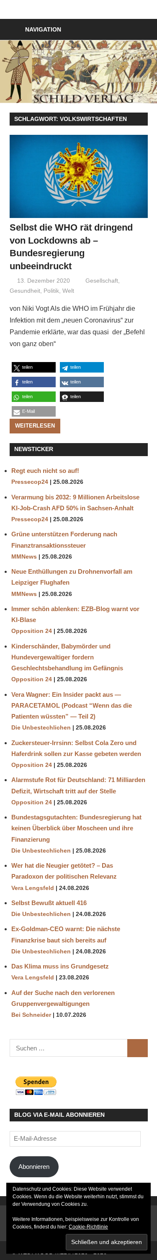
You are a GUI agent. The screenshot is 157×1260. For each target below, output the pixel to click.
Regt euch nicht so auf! (45, 470)
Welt (68, 290)
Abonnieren (33, 1166)
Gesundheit (25, 290)
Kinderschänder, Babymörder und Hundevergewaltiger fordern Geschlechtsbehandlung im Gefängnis (67, 657)
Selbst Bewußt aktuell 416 (49, 902)
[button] (34, 367)
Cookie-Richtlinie (88, 1227)
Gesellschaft (101, 280)
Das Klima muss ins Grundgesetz (60, 966)
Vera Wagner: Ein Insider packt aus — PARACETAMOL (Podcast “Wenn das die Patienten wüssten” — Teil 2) (71, 705)
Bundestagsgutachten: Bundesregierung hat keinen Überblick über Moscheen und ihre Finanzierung (76, 828)
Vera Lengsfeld (32, 888)
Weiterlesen (35, 426)
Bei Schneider (31, 1015)
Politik (51, 290)
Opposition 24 (31, 631)
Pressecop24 (29, 482)
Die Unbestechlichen (41, 727)
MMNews (24, 557)
